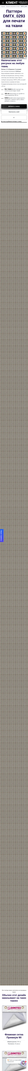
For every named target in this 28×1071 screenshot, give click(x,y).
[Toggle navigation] (3, 3)
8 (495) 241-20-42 (23, 1)
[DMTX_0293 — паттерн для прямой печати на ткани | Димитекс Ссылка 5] (14, 117)
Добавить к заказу (14, 106)
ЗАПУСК (12, 2)
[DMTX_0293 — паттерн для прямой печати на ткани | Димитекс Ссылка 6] (14, 1018)
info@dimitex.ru (24, 3)
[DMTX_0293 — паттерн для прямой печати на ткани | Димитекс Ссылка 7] (14, 1063)
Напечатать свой (14, 112)
